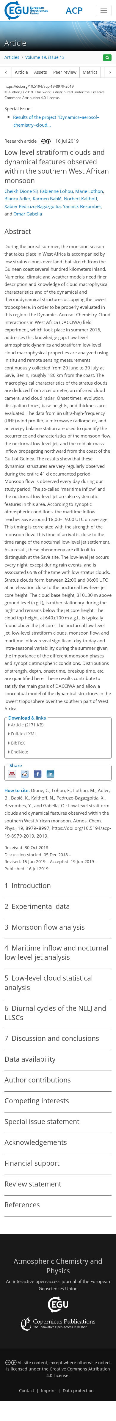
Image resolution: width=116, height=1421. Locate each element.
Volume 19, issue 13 (45, 57)
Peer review (64, 72)
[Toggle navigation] (104, 10)
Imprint (48, 1390)
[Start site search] (107, 57)
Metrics (90, 72)
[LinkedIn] (50, 773)
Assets (40, 72)
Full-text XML (24, 734)
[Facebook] (38, 773)
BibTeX (18, 743)
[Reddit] (25, 773)
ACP (74, 10)
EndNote (19, 752)
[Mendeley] (12, 773)
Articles (11, 57)
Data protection (78, 1390)
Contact (26, 1390)
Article (21, 72)
